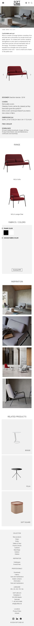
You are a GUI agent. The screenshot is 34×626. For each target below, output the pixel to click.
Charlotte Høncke (14, 97)
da (22, 589)
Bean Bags (17, 550)
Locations (17, 609)
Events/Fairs (17, 564)
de (17, 589)
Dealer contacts (17, 579)
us (14, 589)
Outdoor (17, 552)
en (11, 589)
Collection (17, 533)
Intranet (17, 613)
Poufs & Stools (17, 545)
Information (17, 581)
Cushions (17, 548)
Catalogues (17, 562)
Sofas (7, 29)
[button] (7, 2)
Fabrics (17, 574)
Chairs (17, 539)
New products (17, 537)
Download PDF (17, 270)
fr (20, 589)
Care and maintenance (17, 576)
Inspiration (17, 558)
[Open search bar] (31, 3)
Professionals (17, 568)
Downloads (17, 572)
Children (17, 554)
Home (3, 29)
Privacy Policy (17, 611)
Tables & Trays (17, 543)
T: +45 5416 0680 (17, 601)
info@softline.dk (17, 603)
